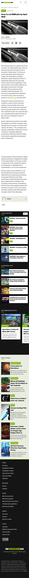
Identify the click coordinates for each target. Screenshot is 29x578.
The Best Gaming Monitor (9, 504)
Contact (4, 516)
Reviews (5, 483)
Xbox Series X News (8, 473)
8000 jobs (13, 98)
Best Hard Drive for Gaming (10, 501)
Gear (4, 493)
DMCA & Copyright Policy (9, 529)
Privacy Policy (6, 532)
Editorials (5, 325)
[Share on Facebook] (16, 43)
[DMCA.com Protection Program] (5, 540)
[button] (20, 2)
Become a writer (7, 519)
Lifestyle (4, 488)
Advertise (5, 526)
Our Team (5, 514)
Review (25, 325)
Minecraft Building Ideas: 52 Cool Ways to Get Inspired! (19, 383)
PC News (5, 465)
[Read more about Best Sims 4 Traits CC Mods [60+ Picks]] (11, 321)
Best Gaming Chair (7, 496)
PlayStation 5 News (7, 468)
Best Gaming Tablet (8, 506)
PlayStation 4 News (7, 470)
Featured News (15, 363)
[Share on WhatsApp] (20, 43)
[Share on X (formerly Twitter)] (12, 43)
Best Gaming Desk (7, 498)
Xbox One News (6, 476)
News (2, 7)
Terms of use (5, 534)
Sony (3, 204)
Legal (4, 524)
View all (25, 213)
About (4, 511)
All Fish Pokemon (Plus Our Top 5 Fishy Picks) (18, 448)
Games (4, 486)
